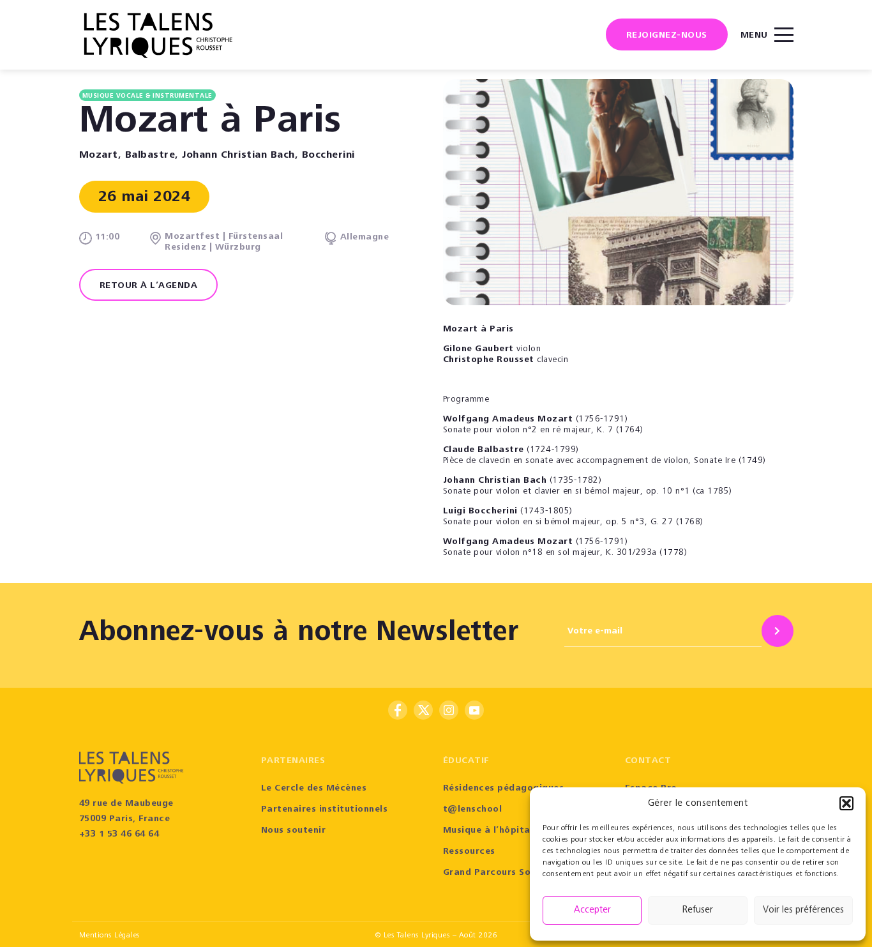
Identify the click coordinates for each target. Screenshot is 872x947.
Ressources (469, 851)
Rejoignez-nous (666, 35)
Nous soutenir (293, 830)
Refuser (697, 910)
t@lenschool (472, 809)
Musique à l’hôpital (488, 830)
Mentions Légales (109, 935)
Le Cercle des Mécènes (314, 788)
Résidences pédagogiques (503, 788)
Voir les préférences (803, 910)
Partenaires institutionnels (324, 809)
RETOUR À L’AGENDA (149, 286)
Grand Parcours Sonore (497, 872)
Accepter (592, 910)
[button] (846, 803)
